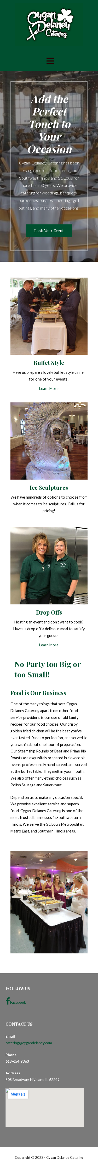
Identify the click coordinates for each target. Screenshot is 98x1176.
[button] (50, 61)
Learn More (49, 388)
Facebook (18, 1002)
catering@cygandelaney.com (28, 1042)
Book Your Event (49, 230)
